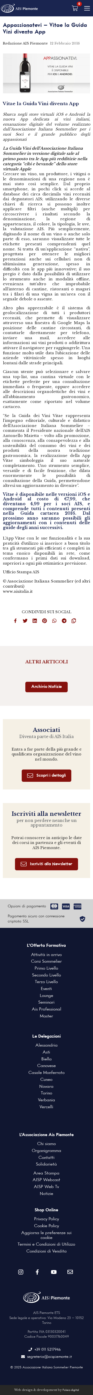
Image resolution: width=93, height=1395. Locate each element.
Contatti (46, 1158)
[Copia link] (75, 621)
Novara (46, 1086)
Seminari (46, 1002)
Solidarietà (46, 1164)
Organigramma (46, 1151)
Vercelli (46, 1107)
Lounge (46, 996)
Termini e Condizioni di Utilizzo (46, 1244)
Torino (46, 1093)
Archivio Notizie (46, 687)
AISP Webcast (46, 1180)
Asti (46, 1052)
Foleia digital (71, 1390)
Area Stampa (46, 1173)
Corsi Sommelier (46, 961)
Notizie (46, 1194)
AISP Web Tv (46, 1187)
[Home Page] (19, 8)
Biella (46, 1059)
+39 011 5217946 (47, 1350)
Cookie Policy (46, 1226)
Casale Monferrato (46, 1073)
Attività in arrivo (46, 955)
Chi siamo (46, 1144)
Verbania (46, 1100)
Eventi (46, 989)
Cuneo (46, 1080)
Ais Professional (46, 1009)
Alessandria (46, 1045)
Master (46, 1016)
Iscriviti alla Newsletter (51, 864)
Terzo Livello (46, 982)
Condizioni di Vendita (46, 1251)
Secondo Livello (46, 975)
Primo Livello (46, 968)
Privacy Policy (46, 1219)
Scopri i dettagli (51, 776)
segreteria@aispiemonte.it (49, 1357)
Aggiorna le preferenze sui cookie (46, 1235)
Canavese (46, 1066)
